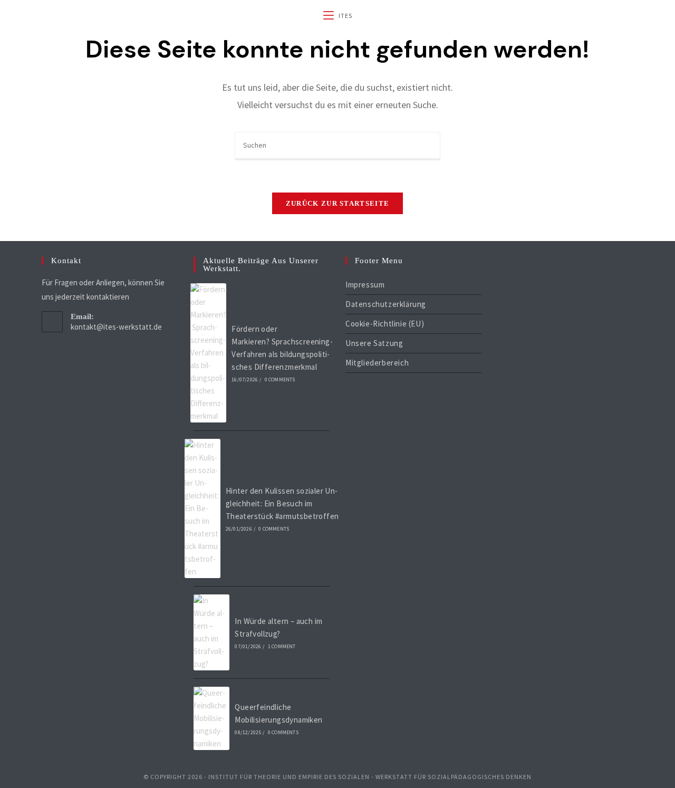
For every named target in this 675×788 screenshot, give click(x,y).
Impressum (364, 285)
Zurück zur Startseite (337, 203)
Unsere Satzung (374, 343)
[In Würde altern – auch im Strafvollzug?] (211, 632)
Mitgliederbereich (377, 363)
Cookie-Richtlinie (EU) (384, 324)
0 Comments (280, 379)
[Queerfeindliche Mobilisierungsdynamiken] (211, 718)
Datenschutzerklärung (385, 304)
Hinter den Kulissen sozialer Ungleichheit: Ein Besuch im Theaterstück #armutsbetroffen (282, 503)
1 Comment (282, 646)
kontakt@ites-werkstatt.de (116, 327)
